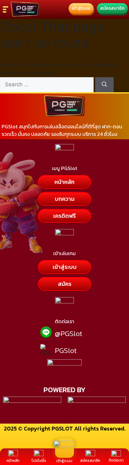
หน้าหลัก (13, 460)
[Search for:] (47, 84)
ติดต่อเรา (116, 460)
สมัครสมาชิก (90, 460)
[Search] (104, 84)
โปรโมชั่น (39, 460)
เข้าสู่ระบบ (64, 461)
